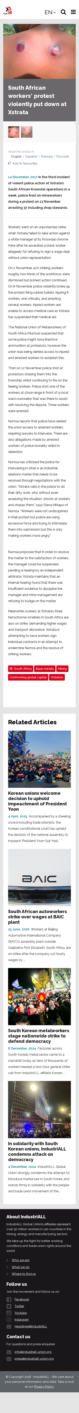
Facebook (22, 1299)
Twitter (19, 1306)
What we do (21, 1267)
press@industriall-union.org (34, 1358)
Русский (63, 156)
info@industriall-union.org (33, 1352)
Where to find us (24, 1274)
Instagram (22, 1319)
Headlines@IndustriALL (31, 1326)
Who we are (20, 1260)
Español (31, 156)
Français (47, 156)
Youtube (21, 1313)
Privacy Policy (44, 1386)
